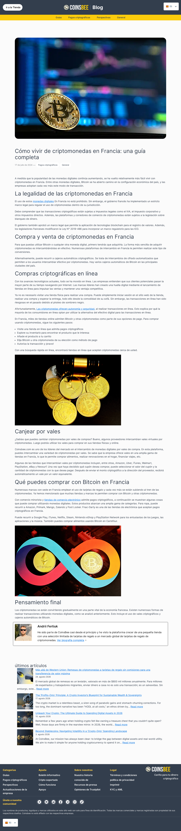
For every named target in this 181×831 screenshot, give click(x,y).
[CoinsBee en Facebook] (60, 802)
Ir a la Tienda (13, 7)
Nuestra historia (83, 775)
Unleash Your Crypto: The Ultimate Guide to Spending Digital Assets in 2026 (78, 713)
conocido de (81, 780)
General (65, 165)
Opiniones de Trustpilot (87, 789)
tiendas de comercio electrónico (62, 499)
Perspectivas (10, 784)
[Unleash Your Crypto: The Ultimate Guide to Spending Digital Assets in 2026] (25, 719)
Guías (6, 775)
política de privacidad (122, 780)
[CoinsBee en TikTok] (82, 802)
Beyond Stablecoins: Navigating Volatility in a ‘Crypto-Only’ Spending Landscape (81, 731)
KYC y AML (116, 789)
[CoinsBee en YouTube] (46, 802)
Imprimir (114, 784)
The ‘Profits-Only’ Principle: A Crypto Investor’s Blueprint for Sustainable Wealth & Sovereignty (88, 695)
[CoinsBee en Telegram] (67, 802)
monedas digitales (43, 201)
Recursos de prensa (85, 784)
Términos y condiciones (123, 775)
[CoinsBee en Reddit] (53, 802)
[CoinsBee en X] (39, 802)
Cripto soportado (48, 780)
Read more (42, 688)
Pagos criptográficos (47, 165)
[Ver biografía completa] (86, 640)
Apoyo (42, 789)
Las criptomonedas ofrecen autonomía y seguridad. (65, 308)
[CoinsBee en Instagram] (74, 802)
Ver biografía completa (70, 640)
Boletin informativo (49, 775)
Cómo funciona (47, 784)
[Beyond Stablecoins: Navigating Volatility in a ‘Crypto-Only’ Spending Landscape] (25, 737)
